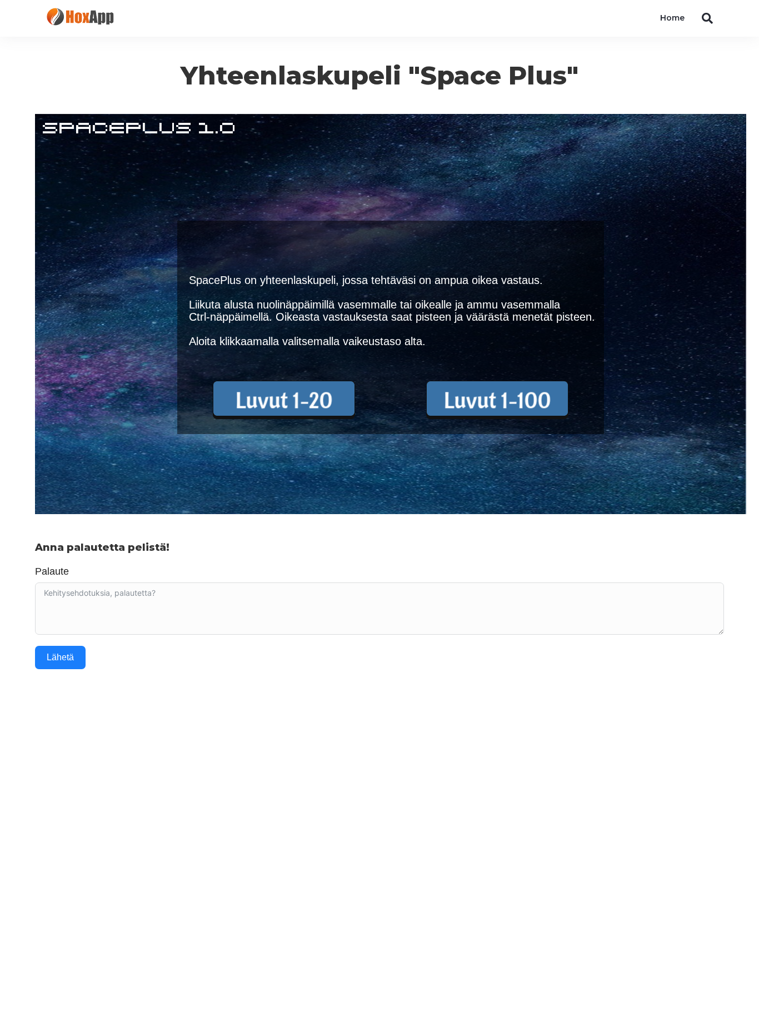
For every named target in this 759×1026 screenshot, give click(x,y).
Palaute (52, 571)
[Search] (703, 18)
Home (672, 18)
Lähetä (60, 657)
